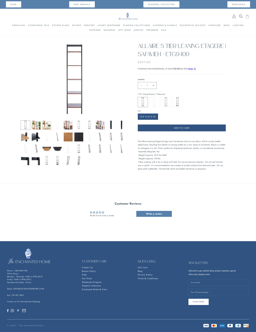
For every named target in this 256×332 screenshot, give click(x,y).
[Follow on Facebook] (8, 310)
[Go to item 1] (25, 125)
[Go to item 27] (89, 149)
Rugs (227, 25)
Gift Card (142, 267)
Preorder (152, 30)
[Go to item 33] (47, 160)
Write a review (154, 213)
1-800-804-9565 (21, 271)
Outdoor (95, 30)
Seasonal (110, 30)
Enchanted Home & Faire (94, 289)
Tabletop (89, 25)
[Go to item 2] (36, 125)
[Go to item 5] (68, 125)
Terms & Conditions (148, 278)
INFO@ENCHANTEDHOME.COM (28, 289)
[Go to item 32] (36, 160)
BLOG (14, 4)
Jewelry (139, 30)
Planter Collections (136, 25)
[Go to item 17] (89, 137)
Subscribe (198, 302)
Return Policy (89, 271)
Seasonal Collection (161, 4)
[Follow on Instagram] (12, 310)
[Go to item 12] (36, 137)
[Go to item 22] (36, 149)
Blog (140, 271)
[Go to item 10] (121, 125)
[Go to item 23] (47, 149)
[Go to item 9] (111, 125)
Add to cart (182, 128)
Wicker (76, 25)
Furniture (215, 25)
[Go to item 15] (68, 137)
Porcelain (18, 25)
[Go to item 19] (111, 137)
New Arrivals (82, 4)
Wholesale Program (91, 282)
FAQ (84, 275)
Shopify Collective (91, 286)
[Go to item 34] (57, 160)
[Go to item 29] (111, 149)
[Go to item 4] (57, 125)
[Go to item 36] (79, 160)
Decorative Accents (193, 25)
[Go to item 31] (25, 160)
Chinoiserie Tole (38, 25)
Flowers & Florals (165, 25)
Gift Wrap (124, 30)
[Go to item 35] (68, 160)
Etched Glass (60, 25)
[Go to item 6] (79, 125)
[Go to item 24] (57, 149)
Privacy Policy (145, 275)
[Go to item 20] (121, 137)
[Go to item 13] (47, 137)
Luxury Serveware (109, 25)
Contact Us (87, 267)
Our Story (87, 278)
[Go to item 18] (100, 137)
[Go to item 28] (100, 149)
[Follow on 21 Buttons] (24, 310)
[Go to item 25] (68, 149)
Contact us (12, 302)
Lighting (238, 25)
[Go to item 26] (79, 149)
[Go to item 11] (25, 137)
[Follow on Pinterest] (18, 310)
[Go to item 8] (100, 125)
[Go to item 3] (47, 125)
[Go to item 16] (79, 137)
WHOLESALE (238, 4)
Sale (164, 30)
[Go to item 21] (25, 149)
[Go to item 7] (89, 125)
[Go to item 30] (121, 149)
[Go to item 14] (57, 137)
